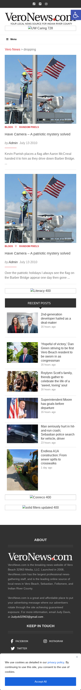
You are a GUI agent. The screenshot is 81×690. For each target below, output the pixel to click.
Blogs (9, 127)
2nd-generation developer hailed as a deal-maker (56, 318)
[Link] (22, 323)
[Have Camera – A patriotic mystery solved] (40, 89)
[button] (76, 15)
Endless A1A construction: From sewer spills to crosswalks (54, 457)
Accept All (41, 681)
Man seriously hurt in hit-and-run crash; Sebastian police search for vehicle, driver (58, 432)
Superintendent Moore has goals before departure (56, 404)
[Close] (77, 656)
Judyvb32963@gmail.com (27, 616)
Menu (13, 39)
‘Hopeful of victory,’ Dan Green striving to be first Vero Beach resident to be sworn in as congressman (57, 352)
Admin (13, 143)
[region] (40, 671)
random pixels (29, 127)
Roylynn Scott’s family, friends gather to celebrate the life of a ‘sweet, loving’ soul (57, 379)
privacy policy (56, 662)
